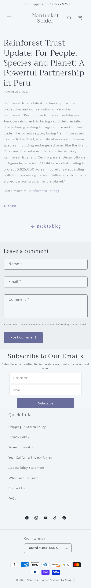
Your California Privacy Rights (30, 457)
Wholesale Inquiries (23, 478)
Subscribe (45, 403)
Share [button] (12, 206)
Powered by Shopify (62, 580)
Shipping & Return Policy (27, 427)
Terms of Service (21, 447)
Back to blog (49, 226)
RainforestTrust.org (43, 191)
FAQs (12, 498)
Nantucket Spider (38, 580)
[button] (9, 18)
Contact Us (16, 488)
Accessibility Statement (26, 468)
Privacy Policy (18, 437)
